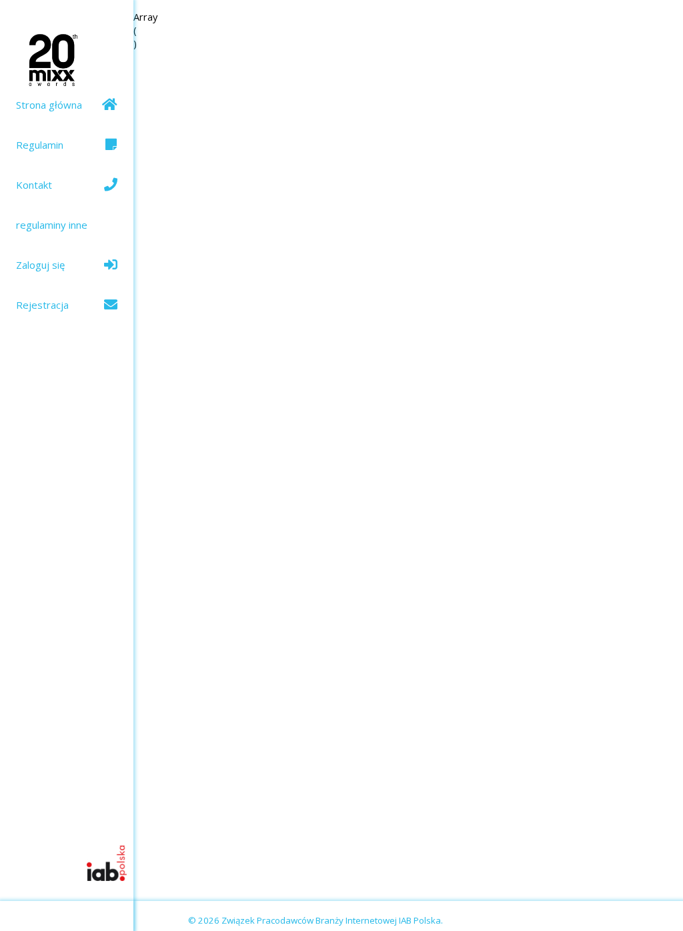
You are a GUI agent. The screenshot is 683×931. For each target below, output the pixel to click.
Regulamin (39, 144)
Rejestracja (42, 304)
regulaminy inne (51, 224)
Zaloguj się (40, 264)
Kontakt (34, 184)
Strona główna (49, 104)
